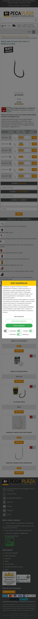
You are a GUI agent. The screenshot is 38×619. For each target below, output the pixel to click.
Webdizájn (25, 617)
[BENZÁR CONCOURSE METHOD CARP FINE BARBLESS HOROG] (2, 242)
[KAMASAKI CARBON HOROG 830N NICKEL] (19, 453)
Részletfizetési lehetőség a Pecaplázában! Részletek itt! (19, 601)
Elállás (29, 3)
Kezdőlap (3, 36)
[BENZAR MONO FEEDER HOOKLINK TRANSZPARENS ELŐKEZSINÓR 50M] (2, 274)
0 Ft (9, 26)
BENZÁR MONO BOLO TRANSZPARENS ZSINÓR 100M (16, 271)
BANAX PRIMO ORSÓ (6, 232)
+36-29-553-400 (12, 494)
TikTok (9, 514)
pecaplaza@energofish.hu (14, 498)
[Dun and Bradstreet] (9, 578)
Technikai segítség (15, 617)
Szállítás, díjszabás (12, 3)
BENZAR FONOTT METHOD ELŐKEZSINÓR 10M (14, 259)
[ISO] (23, 578)
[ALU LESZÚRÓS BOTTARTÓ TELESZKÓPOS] (2, 223)
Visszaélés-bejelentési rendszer (14, 567)
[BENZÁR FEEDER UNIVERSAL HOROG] (2, 250)
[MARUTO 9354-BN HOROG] (19, 361)
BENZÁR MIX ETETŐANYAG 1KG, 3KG (11, 265)
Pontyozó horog (23, 36)
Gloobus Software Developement (25, 615)
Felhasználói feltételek (28, 1)
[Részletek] (19, 599)
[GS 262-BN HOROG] (19, 392)
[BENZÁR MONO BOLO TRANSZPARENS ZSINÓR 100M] (2, 268)
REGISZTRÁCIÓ (25, 5)
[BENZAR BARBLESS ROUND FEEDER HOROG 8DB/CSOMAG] (2, 236)
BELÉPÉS (16, 5)
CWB (11, 615)
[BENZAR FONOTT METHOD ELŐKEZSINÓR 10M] (2, 256)
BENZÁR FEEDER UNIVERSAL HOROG (11, 253)
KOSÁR (10, 5)
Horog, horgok (12, 36)
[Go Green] (8, 541)
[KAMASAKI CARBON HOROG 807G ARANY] (19, 422)
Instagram (10, 510)
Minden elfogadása (19, 325)
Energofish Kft (23, 613)
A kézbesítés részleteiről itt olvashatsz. (23, 110)
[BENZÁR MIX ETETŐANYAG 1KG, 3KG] (2, 262)
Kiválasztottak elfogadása (19, 321)
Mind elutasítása (19, 316)
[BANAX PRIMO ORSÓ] (2, 230)
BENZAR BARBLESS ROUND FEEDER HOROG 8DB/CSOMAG (18, 239)
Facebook (10, 502)
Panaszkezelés (9, 564)
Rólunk (7, 561)
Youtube (9, 506)
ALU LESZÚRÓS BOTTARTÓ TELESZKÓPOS (13, 226)
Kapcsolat (22, 3)
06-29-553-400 (16, 1)
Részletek (19, 351)
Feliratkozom (9, 592)
